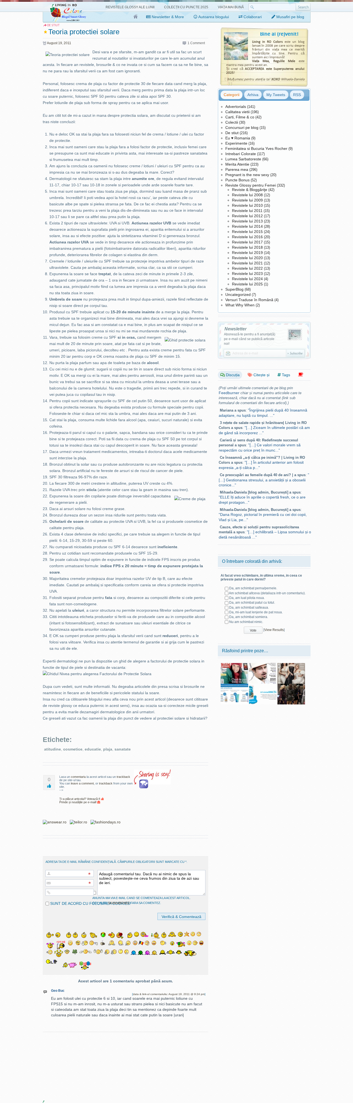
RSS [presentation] (297, 94)
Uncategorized (238, 294)
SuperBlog (234, 289)
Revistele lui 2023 (247, 273)
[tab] (231, 94)
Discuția (232, 375)
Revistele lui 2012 (247, 216)
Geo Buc (58, 991)
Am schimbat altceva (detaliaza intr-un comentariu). (267, 593)
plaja (107, 749)
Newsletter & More (167, 17)
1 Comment (196, 43)
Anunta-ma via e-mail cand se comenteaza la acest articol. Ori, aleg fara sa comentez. (141, 900)
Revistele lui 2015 (247, 231)
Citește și (260, 375)
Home (135, 17)
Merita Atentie (237, 164)
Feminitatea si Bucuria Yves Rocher (256, 148)
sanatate (122, 749)
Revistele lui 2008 (247, 195)
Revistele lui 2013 (247, 221)
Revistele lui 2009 (247, 200)
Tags (285, 375)
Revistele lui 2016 (247, 237)
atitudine (52, 749)
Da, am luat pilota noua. (247, 598)
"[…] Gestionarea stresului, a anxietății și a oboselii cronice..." (264, 480)
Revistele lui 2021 (247, 263)
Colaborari (252, 17)
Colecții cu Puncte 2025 (186, 7)
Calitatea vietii (237, 112)
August (52, 43)
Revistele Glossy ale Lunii (130, 7)
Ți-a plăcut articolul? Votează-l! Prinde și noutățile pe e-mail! (80, 800)
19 (60, 43)
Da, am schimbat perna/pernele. (253, 588)
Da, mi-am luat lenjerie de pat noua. (256, 612)
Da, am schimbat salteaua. (249, 607)
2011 (67, 43)
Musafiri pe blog (289, 17)
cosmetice (72, 749)
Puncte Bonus (237, 180)
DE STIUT (53, 25)
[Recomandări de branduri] (301, 374)
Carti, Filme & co (239, 117)
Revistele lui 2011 (247, 210)
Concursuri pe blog (241, 127)
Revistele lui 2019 (247, 252)
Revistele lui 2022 (247, 268)
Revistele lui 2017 (247, 242)
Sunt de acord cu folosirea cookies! (90, 903)
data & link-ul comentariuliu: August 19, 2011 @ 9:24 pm (169, 994)
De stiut (232, 133)
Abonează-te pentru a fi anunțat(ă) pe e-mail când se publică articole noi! (249, 339)
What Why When (240, 305)
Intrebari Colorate (240, 154)
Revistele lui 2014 (247, 226)
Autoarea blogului (213, 17)
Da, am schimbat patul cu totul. (252, 602)
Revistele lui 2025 (247, 284)
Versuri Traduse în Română (249, 300)
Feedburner (229, 393)
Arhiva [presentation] (252, 94)
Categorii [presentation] (231, 94)
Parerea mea (236, 169)
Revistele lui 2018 (247, 247)
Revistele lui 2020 (247, 258)
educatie (93, 749)
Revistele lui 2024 (247, 279)
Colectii (231, 122)
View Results (274, 630)
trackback (123, 776)
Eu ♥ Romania (237, 138)
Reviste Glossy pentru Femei (250, 185)
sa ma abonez (119, 903)
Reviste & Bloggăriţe (249, 189)
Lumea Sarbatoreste (243, 159)
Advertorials (235, 106)
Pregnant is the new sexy (247, 175)
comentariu (78, 776)
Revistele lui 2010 (247, 205)
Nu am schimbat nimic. (246, 622)
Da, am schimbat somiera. (248, 617)
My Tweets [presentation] (275, 94)
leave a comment (82, 783)
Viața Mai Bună (231, 7)
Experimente (236, 143)
